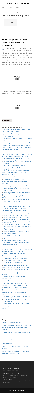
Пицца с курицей (10, 22)
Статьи (17, 7)
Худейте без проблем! (17, 3)
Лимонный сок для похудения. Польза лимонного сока (17, 133)
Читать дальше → (7, 120)
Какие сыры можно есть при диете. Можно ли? (16, 213)
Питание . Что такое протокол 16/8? (11, 322)
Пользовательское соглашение (18, 372)
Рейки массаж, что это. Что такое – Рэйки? (15, 215)
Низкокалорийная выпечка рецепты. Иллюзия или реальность (15, 42)
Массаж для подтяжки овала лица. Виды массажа (17, 206)
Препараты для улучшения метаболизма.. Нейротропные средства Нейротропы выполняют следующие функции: (15, 167)
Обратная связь (7, 379)
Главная (4, 7)
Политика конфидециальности (11, 373)
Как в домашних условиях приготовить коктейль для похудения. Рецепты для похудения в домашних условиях (17, 292)
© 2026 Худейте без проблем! (11, 368)
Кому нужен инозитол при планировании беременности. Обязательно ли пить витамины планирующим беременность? (17, 327)
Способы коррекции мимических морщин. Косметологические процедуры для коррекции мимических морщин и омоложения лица (14, 210)
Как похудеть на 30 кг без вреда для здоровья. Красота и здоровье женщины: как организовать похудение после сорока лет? (15, 172)
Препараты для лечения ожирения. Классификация (16, 145)
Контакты (6, 372)
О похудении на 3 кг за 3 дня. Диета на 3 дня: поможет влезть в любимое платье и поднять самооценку (15, 181)
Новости (10, 7)
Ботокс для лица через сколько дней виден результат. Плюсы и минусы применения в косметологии (14, 262)
